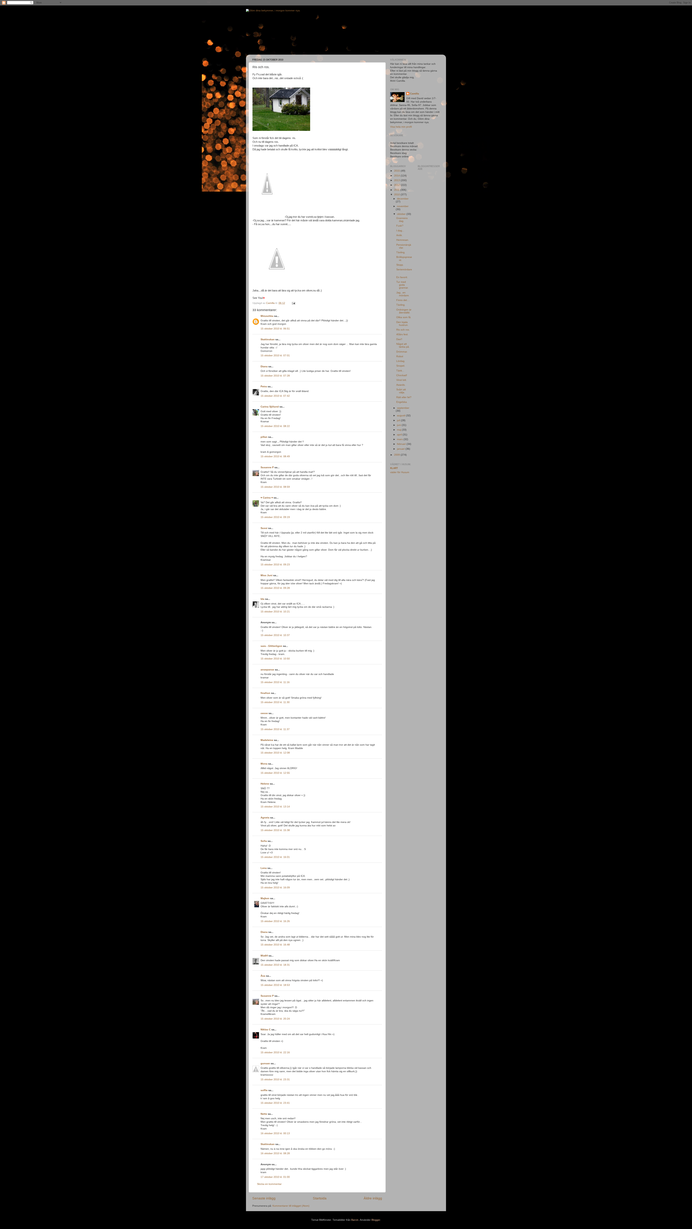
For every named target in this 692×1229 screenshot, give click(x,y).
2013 (397, 180)
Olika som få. (403, 317)
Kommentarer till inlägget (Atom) (290, 1205)
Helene (265, 783)
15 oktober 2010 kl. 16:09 (275, 887)
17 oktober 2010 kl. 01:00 (275, 1177)
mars (400, 439)
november (403, 206)
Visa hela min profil (401, 126)
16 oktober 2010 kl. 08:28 (275, 1153)
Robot (399, 356)
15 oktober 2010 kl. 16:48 (275, 944)
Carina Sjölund (270, 406)
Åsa (263, 976)
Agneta (265, 817)
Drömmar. (402, 351)
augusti (401, 415)
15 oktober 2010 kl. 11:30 (275, 702)
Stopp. (400, 264)
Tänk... (400, 370)
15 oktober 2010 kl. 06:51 (275, 328)
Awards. (400, 385)
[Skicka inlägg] (293, 303)
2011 (397, 190)
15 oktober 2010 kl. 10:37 (275, 635)
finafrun (265, 693)
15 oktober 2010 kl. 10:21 (275, 611)
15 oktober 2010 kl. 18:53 (275, 985)
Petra (264, 386)
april (400, 434)
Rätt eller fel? (403, 397)
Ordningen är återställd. (403, 311)
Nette (264, 1114)
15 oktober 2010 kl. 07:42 (275, 396)
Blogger (375, 1220)
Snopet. (400, 365)
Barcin (354, 1220)
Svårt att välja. (401, 391)
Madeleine (267, 740)
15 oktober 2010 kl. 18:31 (275, 965)
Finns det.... (403, 300)
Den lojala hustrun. (402, 323)
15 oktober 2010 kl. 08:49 (275, 456)
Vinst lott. (401, 380)
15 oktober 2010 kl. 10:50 (275, 658)
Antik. (399, 235)
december (403, 198)
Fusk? (399, 225)
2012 (397, 185)
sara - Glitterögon (271, 646)
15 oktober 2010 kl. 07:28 (275, 375)
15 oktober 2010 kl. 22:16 (275, 1052)
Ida (262, 599)
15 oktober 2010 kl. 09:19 (275, 517)
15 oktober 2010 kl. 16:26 (275, 921)
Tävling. (400, 252)
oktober (401, 214)
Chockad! (401, 375)
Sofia (264, 841)
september (403, 408)
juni (399, 425)
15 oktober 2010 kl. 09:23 (275, 564)
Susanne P (267, 467)
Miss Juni (266, 575)
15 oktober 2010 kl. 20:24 (275, 1018)
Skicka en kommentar (269, 1184)
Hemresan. (402, 240)
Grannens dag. (402, 219)
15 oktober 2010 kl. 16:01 (275, 857)
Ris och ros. (403, 329)
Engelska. (401, 402)
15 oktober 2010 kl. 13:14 (275, 806)
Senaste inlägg (264, 1198)
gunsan (265, 1063)
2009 (397, 454)
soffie (264, 1090)
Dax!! (399, 339)
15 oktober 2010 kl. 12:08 (275, 752)
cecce (264, 713)
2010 (397, 194)
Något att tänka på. (403, 345)
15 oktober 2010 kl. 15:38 (275, 830)
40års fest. (402, 334)
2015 (397, 170)
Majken (265, 898)
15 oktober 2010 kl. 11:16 (275, 682)
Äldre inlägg (373, 1198)
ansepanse (267, 669)
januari (401, 449)
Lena (264, 868)
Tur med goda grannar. (402, 285)
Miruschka (267, 316)
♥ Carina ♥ (267, 497)
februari (402, 444)
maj (399, 429)
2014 (397, 175)
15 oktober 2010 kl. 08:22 (275, 426)
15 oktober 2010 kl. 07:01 (275, 355)
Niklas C (266, 1029)
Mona (264, 763)
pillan (264, 437)
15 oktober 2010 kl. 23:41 (275, 1103)
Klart (394, 468)
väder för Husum (399, 472)
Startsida (320, 1198)
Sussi (264, 528)
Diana (264, 366)
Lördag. (400, 361)
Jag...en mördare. (402, 294)
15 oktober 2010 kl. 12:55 (275, 773)
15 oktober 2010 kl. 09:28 (275, 588)
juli (399, 420)
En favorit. (402, 277)
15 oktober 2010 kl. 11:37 (275, 729)
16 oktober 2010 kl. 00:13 (275, 1133)
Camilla (414, 93)
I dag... (400, 230)
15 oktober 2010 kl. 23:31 (275, 1079)
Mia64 (264, 955)
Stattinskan (268, 339)
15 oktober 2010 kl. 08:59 (275, 487)
